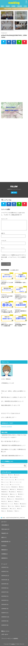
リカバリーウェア (15, 484)
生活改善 (23, 503)
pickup (17, 474)
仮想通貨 (15, 486)
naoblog (14, 2)
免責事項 (20, 489)
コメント (4, 218)
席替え (20, 496)
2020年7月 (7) (4, 612)
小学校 (5, 496)
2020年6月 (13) (5, 616)
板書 (17, 503)
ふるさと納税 (14, 477)
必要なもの (11, 499)
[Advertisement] (14, 59)
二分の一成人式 (6, 486)
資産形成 (4, 558)
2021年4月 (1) (4, 600)
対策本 (21, 494)
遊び (4, 511)
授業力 (2, 6)
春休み (11, 501)
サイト (3, 247)
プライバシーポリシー (16, 482)
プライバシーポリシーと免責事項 (9, 638)
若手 (20, 508)
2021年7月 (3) (4, 592)
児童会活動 (19, 6)
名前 (3, 233)
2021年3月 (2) (4, 604)
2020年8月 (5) (4, 608)
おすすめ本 (5, 477)
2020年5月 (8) (4, 621)
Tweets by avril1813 (6, 426)
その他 (25, 6)
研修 (18, 506)
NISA (11, 474)
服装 (17, 501)
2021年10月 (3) (5, 579)
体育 (21, 486)
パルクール (5, 482)
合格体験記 (13, 491)
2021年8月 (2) (4, 588)
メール (3, 240)
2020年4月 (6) (4, 625)
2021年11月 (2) (5, 575)
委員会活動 (5, 494)
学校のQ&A (5, 529)
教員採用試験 (20, 499)
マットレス (5, 484)
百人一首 (11, 506)
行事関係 (13, 6)
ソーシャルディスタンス (8, 479)
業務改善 (4, 549)
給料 (24, 506)
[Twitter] (14, 193)
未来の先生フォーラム (8, 503)
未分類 (3, 545)
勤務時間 (5, 491)
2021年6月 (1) (4, 596)
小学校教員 (12, 496)
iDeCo (5, 474)
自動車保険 (5, 508)
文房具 (5, 501)
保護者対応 (5, 489)
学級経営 (7, 6)
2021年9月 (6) (4, 583)
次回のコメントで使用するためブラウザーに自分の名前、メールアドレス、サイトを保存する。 (13, 257)
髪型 (17, 511)
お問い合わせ (4, 634)
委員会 (20, 491)
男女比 (5, 506)
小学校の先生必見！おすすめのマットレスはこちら (14, 8)
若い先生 (13, 508)
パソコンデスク (20, 479)
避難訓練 (10, 511)
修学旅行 (13, 489)
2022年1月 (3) (4, 571)
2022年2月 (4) (4, 567)
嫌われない (14, 494)
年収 (4, 499)
